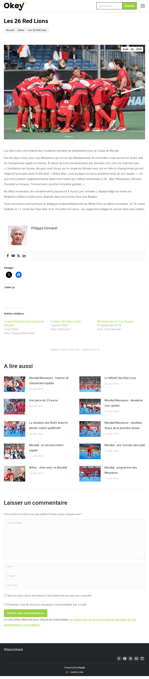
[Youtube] (13, 256)
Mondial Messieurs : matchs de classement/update (49, 380)
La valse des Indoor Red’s (65, 321)
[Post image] (14, 384)
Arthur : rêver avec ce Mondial (48, 467)
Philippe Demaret (13, 649)
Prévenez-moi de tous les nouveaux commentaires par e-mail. (47, 604)
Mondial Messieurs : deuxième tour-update (124, 403)
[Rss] (18, 256)
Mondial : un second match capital (46, 447)
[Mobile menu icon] (142, 6)
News (65, 349)
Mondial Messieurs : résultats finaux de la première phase (123, 425)
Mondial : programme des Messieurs (121, 470)
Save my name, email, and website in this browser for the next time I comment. (49, 595)
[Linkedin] (24, 256)
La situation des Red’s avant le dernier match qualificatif (48, 425)
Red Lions (74, 349)
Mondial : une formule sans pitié (125, 445)
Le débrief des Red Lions (120, 378)
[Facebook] (8, 256)
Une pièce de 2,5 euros (43, 400)
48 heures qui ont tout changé (115, 321)
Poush (81, 667)
